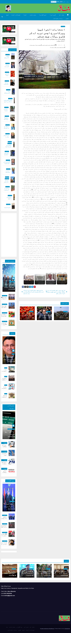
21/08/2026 (63, 575)
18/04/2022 (10, 361)
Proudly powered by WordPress (47, 628)
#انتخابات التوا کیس (48, 45)
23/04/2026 (10, 436)
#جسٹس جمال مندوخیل (36, 45)
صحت (25, 15)
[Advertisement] (7, 234)
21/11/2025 (10, 289)
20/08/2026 (12, 575)
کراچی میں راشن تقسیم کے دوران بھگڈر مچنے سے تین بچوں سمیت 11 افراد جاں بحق (55, 292)
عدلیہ (13, 354)
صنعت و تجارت (33, 15)
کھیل (7, 15)
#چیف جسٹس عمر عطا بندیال (57, 47)
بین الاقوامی (43, 15)
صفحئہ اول (61, 15)
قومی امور (52, 15)
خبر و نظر (9, 141)
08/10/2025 (10, 508)
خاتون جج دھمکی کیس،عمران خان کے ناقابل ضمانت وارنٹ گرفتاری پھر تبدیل (34, 292)
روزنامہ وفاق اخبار (58, 18)
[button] (2, 16)
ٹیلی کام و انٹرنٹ (16, 15)
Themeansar (67, 628)
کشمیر (67, 18)
